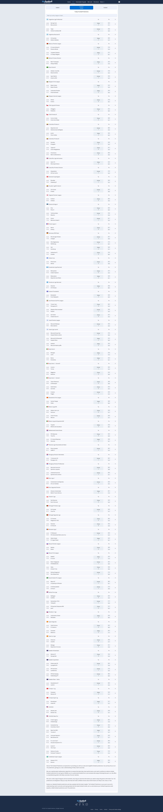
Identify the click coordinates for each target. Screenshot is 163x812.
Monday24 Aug (81, 7)
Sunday (57, 7)
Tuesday (105, 7)
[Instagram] (86, 804)
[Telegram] (76, 804)
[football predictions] (47, 2)
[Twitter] (83, 804)
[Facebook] (80, 804)
